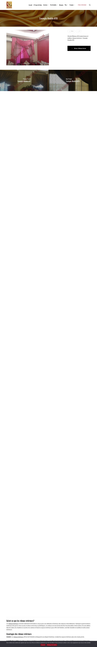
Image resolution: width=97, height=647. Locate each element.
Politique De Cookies (52, 644)
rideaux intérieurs (13, 623)
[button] (79, 48)
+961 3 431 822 (82, 5)
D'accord (43, 644)
